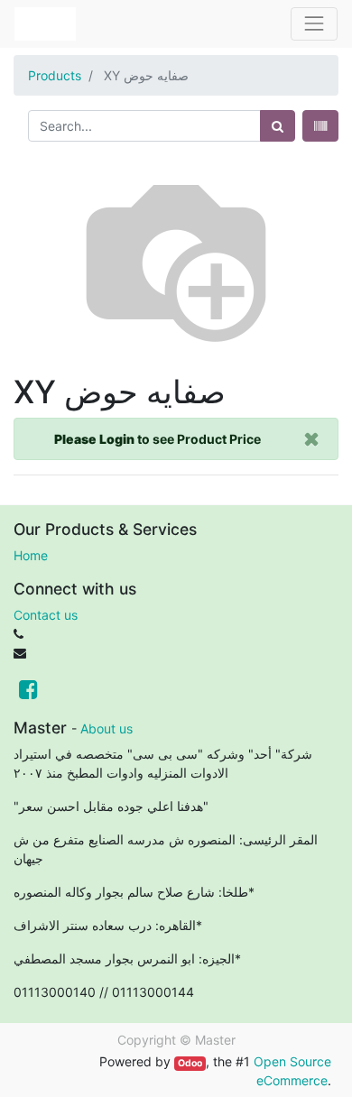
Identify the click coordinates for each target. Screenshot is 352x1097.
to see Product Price (157, 439)
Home (31, 555)
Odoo (190, 1063)
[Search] (277, 126)
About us (106, 728)
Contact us (46, 614)
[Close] (312, 439)
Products (54, 75)
